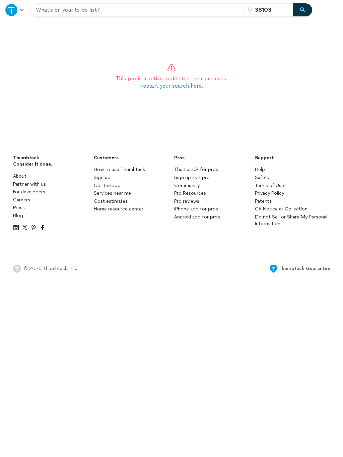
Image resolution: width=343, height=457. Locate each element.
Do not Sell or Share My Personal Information (291, 220)
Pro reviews (186, 201)
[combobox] (137, 10)
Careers (21, 200)
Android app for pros (197, 217)
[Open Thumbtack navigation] (15, 10)
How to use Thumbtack (119, 169)
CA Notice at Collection (281, 209)
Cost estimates (111, 201)
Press (19, 207)
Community (187, 185)
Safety (262, 177)
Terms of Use (269, 185)
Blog (18, 215)
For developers (29, 192)
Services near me (112, 193)
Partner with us (29, 184)
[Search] (302, 10)
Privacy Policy (269, 193)
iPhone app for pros (196, 209)
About (19, 176)
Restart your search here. (171, 86)
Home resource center (118, 209)
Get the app (107, 185)
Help (260, 169)
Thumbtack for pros (196, 169)
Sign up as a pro (192, 177)
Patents (263, 201)
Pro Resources (190, 193)
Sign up (102, 177)
